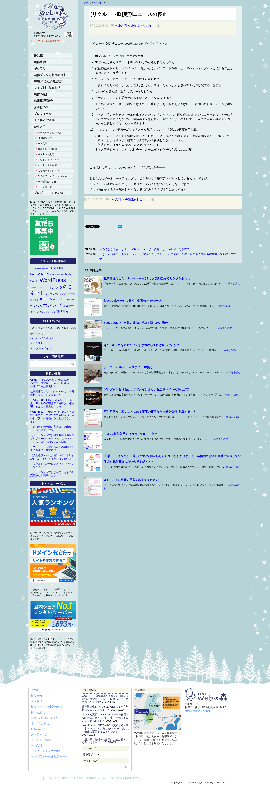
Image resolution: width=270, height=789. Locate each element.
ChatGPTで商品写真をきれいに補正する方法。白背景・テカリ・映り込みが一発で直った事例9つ (52, 383)
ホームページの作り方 (50, 132)
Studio (68, 274)
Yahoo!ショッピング (39, 287)
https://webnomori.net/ (198, 710)
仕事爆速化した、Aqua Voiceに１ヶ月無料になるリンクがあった (147, 278)
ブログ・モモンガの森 (48, 192)
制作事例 (40, 62)
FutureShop (38, 274)
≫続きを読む (231, 283)
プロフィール (43, 113)
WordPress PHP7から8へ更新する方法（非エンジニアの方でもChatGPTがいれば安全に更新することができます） (105, 728)
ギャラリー (41, 68)
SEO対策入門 (45, 138)
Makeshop (59, 274)
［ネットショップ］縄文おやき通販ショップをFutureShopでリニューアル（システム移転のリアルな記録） (52, 438)
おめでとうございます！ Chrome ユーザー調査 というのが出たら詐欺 (144, 249)
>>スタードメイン (40, 348)
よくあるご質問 (44, 120)
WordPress (53, 280)
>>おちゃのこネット (42, 338)
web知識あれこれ (139, 25)
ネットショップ (50, 299)
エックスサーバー (40, 343)
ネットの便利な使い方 (50, 165)
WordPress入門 (46, 154)
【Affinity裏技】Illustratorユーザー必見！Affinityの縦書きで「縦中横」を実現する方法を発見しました (52, 403)
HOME (38, 55)
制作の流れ (41, 94)
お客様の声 (41, 107)
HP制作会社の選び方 (48, 81)
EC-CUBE (57, 268)
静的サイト (64, 311)
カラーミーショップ (55, 293)
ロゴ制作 (68, 305)
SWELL (34, 281)
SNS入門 (42, 143)
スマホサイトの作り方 (50, 170)
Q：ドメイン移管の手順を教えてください (131, 479)
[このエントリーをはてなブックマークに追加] (120, 226)
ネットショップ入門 (48, 159)
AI (31, 269)
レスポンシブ (47, 305)
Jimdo (50, 274)
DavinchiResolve (40, 269)
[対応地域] (157, 696)
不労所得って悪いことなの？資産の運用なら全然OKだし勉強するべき (150, 411)
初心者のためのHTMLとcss (52, 176)
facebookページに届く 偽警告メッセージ (132, 300)
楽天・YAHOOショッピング (43, 312)
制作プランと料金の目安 (50, 75)
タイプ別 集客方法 (47, 87)
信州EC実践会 (43, 100)
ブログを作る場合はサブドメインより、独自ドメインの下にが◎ (146, 389)
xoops (69, 281)
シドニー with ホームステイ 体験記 (128, 367)
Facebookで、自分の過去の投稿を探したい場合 (136, 322)
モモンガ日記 (45, 187)
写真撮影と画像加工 (48, 149)
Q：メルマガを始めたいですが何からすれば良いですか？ (141, 345)
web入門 (121, 25)
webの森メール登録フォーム (49, 756)
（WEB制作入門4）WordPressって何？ (130, 433)
